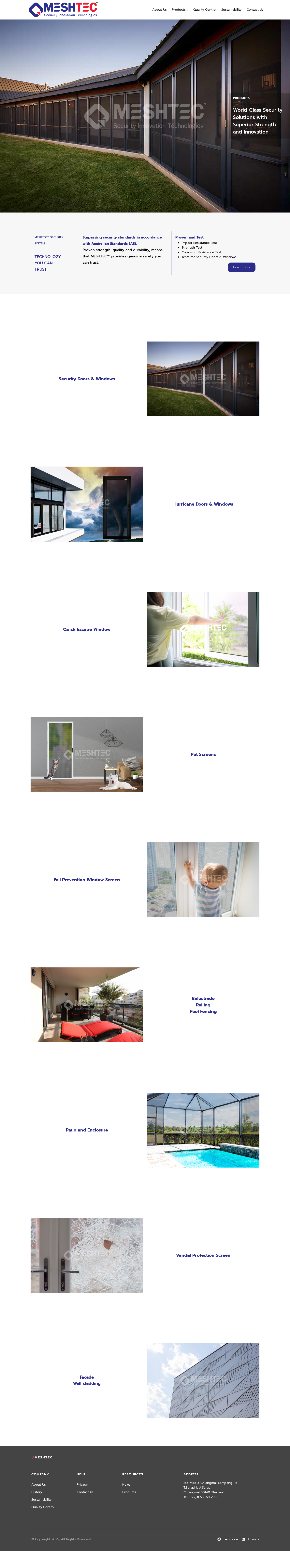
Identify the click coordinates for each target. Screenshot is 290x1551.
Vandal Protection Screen (203, 1255)
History (36, 1492)
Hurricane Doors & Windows (203, 504)
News (126, 1484)
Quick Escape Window (87, 629)
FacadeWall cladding (87, 1380)
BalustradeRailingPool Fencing (203, 1005)
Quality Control (42, 1507)
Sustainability (41, 1499)
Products (129, 1492)
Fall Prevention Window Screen (87, 879)
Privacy (82, 1484)
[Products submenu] (187, 10)
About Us (38, 1484)
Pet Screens (203, 754)
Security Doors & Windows (87, 379)
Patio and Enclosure (87, 1130)
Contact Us (85, 1492)
